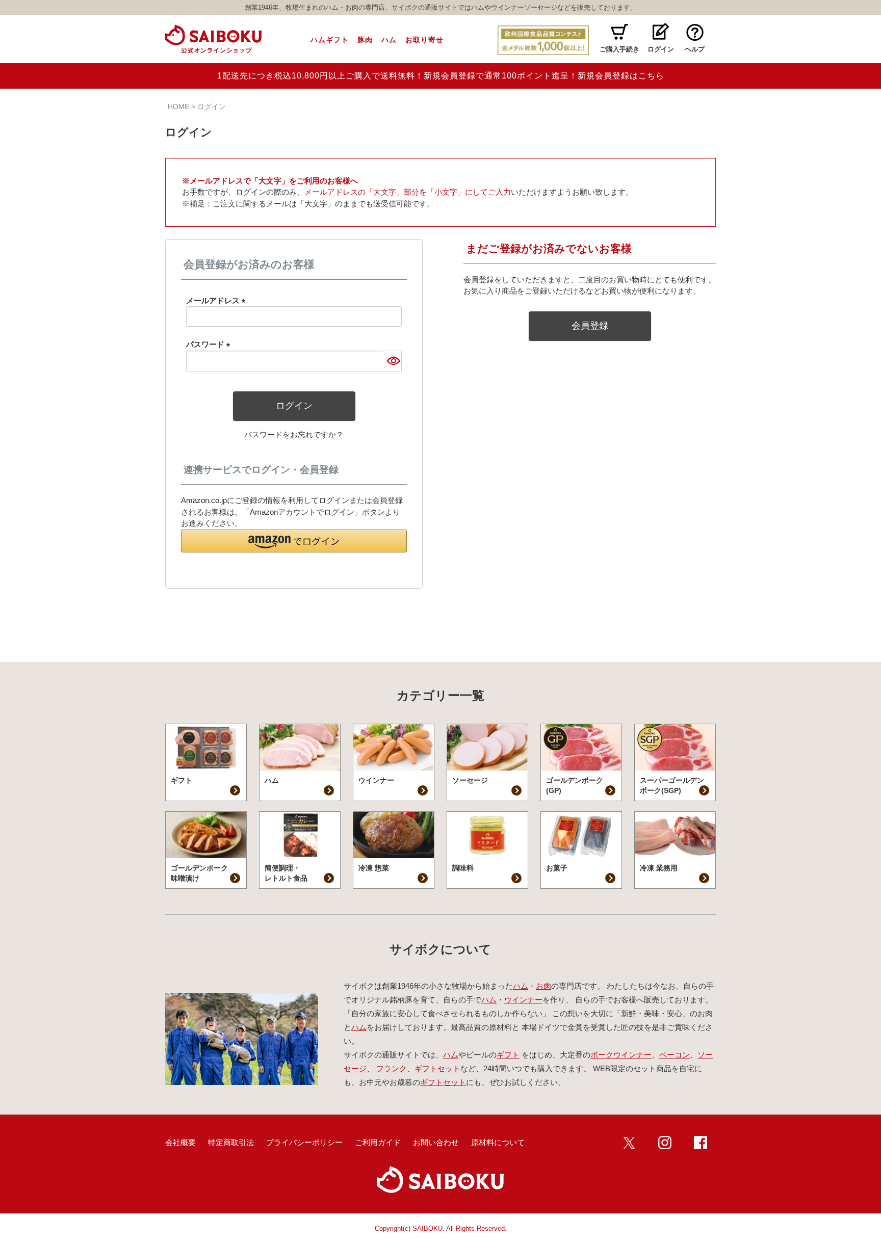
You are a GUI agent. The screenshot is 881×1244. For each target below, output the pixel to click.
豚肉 (365, 40)
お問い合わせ (436, 1142)
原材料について (498, 1142)
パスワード (210, 344)
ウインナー (523, 999)
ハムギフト (329, 40)
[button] (294, 541)
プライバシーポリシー (304, 1142)
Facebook (700, 1142)
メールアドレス (217, 300)
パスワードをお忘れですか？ (294, 434)
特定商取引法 (231, 1142)
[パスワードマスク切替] (392, 361)
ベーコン (674, 1054)
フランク (391, 1068)
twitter (629, 1142)
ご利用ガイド (378, 1142)
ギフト (508, 1054)
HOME (178, 106)
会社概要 (180, 1142)
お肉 (543, 986)
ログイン (660, 49)
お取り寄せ (424, 40)
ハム (389, 40)
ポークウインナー (621, 1054)
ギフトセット (437, 1068)
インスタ (665, 1142)
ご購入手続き (619, 49)
